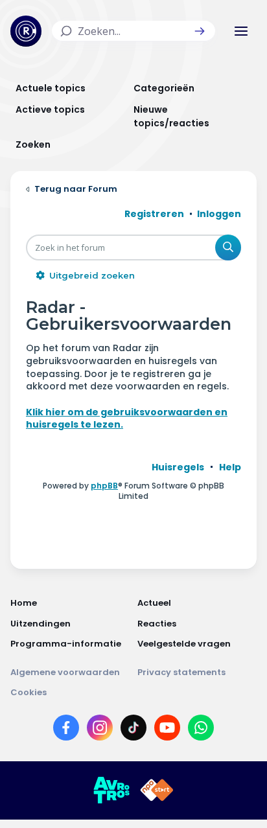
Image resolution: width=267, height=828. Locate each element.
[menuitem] (178, 467)
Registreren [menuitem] (154, 213)
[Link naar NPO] (157, 790)
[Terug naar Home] (25, 31)
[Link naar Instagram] (100, 730)
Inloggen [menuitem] (219, 213)
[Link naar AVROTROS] (111, 790)
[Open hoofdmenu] (241, 31)
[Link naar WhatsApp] (201, 730)
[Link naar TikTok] (133, 730)
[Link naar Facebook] (66, 730)
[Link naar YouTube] (167, 730)
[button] (199, 31)
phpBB (104, 485)
